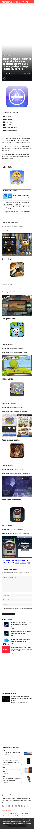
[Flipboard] (9, 806)
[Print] (14, 73)
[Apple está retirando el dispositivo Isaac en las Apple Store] (28, 779)
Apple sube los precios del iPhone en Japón (11, 770)
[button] (20, 2)
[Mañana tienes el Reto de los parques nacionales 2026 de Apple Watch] (6, 699)
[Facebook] (21, 806)
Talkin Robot (8, 116)
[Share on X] (7, 73)
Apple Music (14, 653)
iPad (5, 55)
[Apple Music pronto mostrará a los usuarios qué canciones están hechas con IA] (6, 649)
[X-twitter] (15, 806)
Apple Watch (14, 702)
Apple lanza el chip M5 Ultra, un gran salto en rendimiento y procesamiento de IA (21, 624)
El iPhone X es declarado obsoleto (11, 752)
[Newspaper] (6, 806)
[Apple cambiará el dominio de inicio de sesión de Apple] (6, 642)
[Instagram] (24, 806)
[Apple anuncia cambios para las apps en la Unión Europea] (7, 196)
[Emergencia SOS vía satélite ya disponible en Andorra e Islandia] (28, 761)
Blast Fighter (9, 119)
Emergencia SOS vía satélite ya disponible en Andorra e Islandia (10, 761)
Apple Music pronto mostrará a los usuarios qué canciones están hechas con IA (21, 649)
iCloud (12, 643)
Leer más (23, 826)
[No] (32, 823)
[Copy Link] (12, 73)
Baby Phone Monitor (11, 130)
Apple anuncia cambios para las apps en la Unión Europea (22, 196)
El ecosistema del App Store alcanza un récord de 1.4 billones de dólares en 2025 (16, 203)
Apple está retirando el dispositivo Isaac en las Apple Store (11, 779)
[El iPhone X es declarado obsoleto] (28, 753)
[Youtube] (27, 806)
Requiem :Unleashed (11, 127)
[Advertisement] (17, 21)
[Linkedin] (12, 806)
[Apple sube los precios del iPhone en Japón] (28, 770)
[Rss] (3, 806)
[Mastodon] (18, 806)
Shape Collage (9, 125)
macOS (13, 628)
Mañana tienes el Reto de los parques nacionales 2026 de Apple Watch (21, 698)
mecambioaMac (12, 78)
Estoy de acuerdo (13, 826)
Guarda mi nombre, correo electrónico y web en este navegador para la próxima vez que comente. (18, 609)
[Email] (9, 73)
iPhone (10, 55)
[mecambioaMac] (10, 1)
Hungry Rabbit (9, 122)
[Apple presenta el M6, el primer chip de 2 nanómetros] (6, 634)
